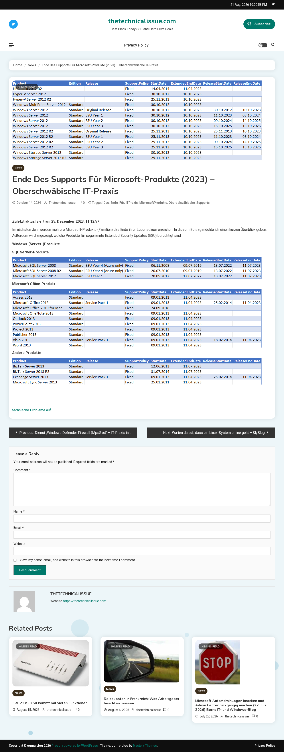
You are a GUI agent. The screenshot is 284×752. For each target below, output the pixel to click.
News (18, 168)
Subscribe (262, 24)
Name (19, 511)
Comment (22, 470)
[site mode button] (262, 45)
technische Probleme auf (31, 410)
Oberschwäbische (182, 202)
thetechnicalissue (62, 202)
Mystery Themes (145, 745)
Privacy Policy (136, 45)
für (121, 202)
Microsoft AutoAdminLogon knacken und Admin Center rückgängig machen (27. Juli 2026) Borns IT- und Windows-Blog (230, 705)
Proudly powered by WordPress (75, 745)
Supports (203, 202)
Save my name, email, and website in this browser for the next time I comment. (78, 560)
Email (19, 528)
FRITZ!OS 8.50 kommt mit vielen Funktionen (49, 703)
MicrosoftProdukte (153, 202)
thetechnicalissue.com (142, 21)
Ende (114, 202)
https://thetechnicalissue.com (84, 601)
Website (19, 544)
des (106, 202)
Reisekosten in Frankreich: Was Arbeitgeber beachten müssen (141, 701)
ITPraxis (132, 202)
